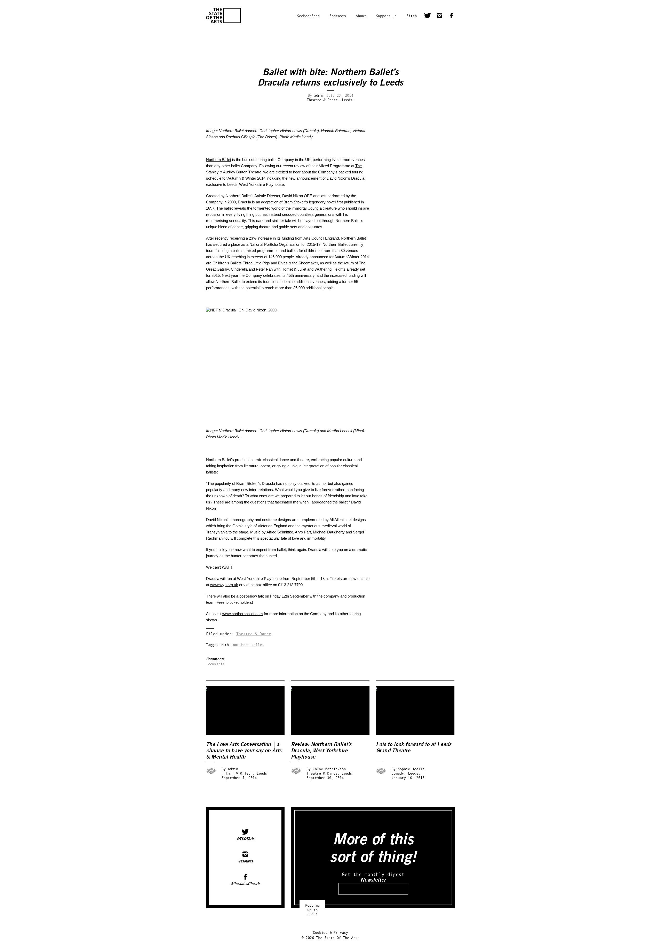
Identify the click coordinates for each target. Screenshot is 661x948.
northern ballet (248, 644)
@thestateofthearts (245, 883)
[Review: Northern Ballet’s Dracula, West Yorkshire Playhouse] (334, 733)
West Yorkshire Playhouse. (262, 184)
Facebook (451, 16)
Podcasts (337, 15)
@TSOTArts (245, 838)
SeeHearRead (308, 15)
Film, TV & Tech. (238, 773)
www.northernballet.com (242, 613)
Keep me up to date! (312, 907)
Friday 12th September (289, 596)
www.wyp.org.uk (224, 585)
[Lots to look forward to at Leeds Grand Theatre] (419, 733)
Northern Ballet (218, 159)
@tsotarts (245, 861)
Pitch (411, 15)
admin (319, 95)
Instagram (439, 16)
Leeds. (348, 99)
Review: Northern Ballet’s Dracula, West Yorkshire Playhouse (321, 751)
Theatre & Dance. (323, 99)
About (361, 15)
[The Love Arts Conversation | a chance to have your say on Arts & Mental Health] (249, 733)
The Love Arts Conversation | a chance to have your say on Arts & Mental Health (243, 751)
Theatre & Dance (253, 633)
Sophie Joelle (411, 769)
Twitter (427, 16)
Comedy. (398, 773)
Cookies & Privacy (330, 932)
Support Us (386, 15)
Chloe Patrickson (329, 769)
